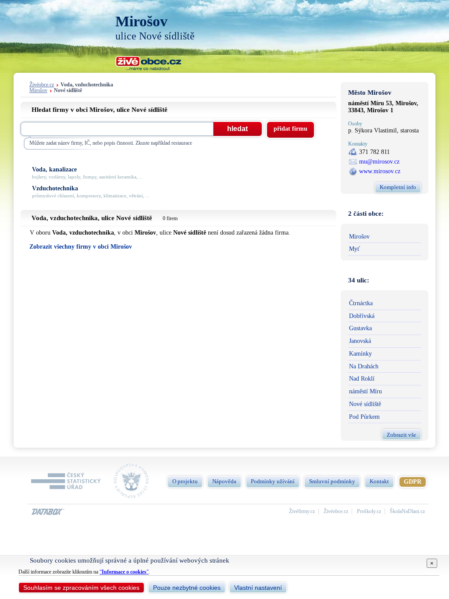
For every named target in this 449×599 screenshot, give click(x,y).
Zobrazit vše (401, 434)
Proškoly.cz (369, 511)
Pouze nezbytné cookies (187, 587)
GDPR (412, 481)
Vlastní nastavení (258, 587)
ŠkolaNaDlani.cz (407, 511)
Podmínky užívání (273, 481)
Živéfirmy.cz (302, 511)
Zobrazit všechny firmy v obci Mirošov (80, 246)
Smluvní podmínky (332, 481)
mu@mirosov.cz (379, 161)
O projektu (185, 481)
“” (124, 572)
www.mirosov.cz (379, 171)
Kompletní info (398, 187)
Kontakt (379, 481)
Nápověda (224, 481)
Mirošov (38, 90)
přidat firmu (290, 128)
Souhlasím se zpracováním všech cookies (81, 587)
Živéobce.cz (41, 85)
